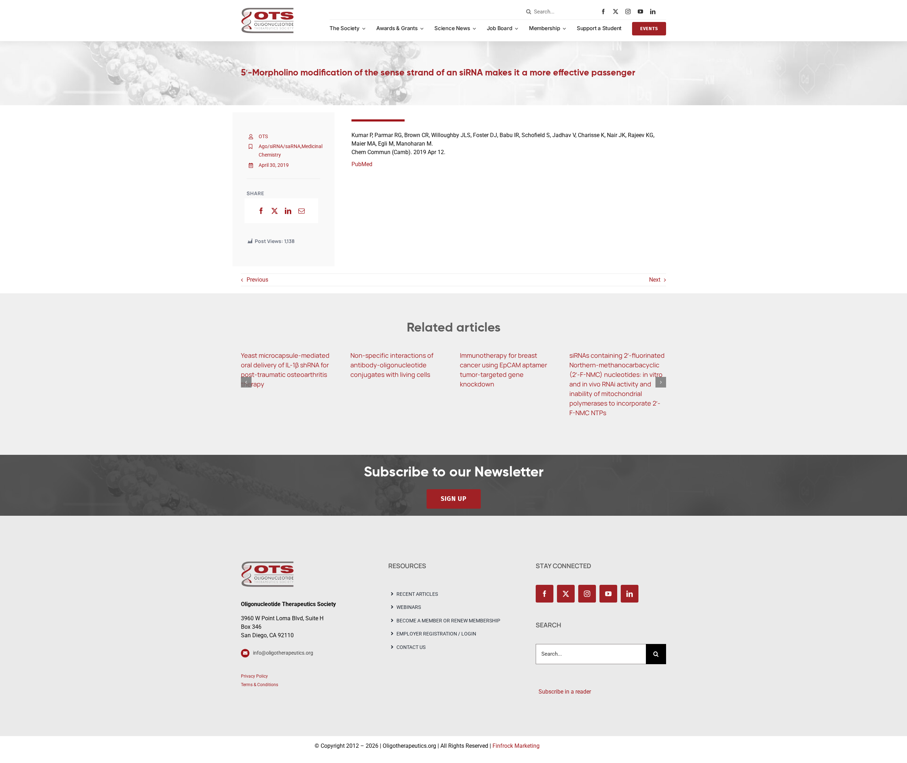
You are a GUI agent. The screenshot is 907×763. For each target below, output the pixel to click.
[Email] (301, 211)
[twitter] (617, 11)
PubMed (361, 164)
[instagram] (629, 11)
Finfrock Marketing (516, 745)
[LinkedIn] (288, 211)
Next (654, 279)
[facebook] (605, 11)
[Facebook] (261, 211)
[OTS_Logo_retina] (267, 10)
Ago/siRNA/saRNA (279, 146)
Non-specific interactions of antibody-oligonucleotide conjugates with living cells (391, 365)
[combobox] (562, 11)
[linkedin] (654, 11)
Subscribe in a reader (563, 691)
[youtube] (642, 11)
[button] (246, 382)
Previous (257, 279)
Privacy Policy (254, 676)
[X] (274, 211)
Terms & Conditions (259, 684)
